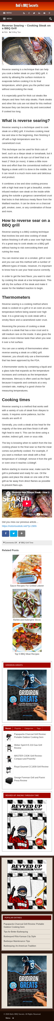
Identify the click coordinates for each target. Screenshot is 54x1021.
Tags (38, 728)
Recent (8, 728)
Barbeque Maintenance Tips (17, 941)
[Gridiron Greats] (27, 695)
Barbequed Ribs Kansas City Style (20, 936)
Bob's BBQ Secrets (17, 1014)
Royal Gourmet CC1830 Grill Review (31, 767)
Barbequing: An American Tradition (20, 946)
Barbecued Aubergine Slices (27, 619)
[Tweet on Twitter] (13, 533)
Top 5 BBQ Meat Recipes (27, 654)
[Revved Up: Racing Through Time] (27, 824)
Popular (18, 728)
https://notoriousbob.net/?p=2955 (19, 526)
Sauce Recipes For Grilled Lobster (27, 585)
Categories (29, 728)
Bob (6, 32)
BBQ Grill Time (27, 543)
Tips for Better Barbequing (16, 932)
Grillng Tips (16, 32)
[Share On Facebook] (5, 533)
